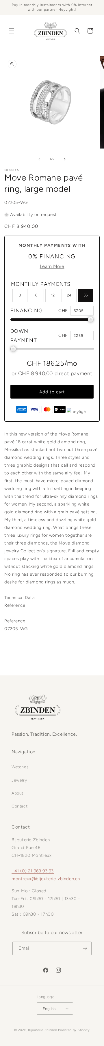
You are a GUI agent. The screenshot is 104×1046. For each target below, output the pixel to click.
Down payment (23, 335)
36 (85, 295)
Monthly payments (41, 284)
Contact (19, 806)
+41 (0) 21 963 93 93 (33, 871)
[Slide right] (64, 159)
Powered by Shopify (74, 1030)
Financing (26, 310)
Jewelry (19, 780)
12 (53, 295)
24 (69, 295)
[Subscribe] (85, 948)
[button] (11, 31)
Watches (20, 767)
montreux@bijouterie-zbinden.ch (46, 878)
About (17, 793)
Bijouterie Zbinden (42, 1030)
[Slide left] (39, 159)
